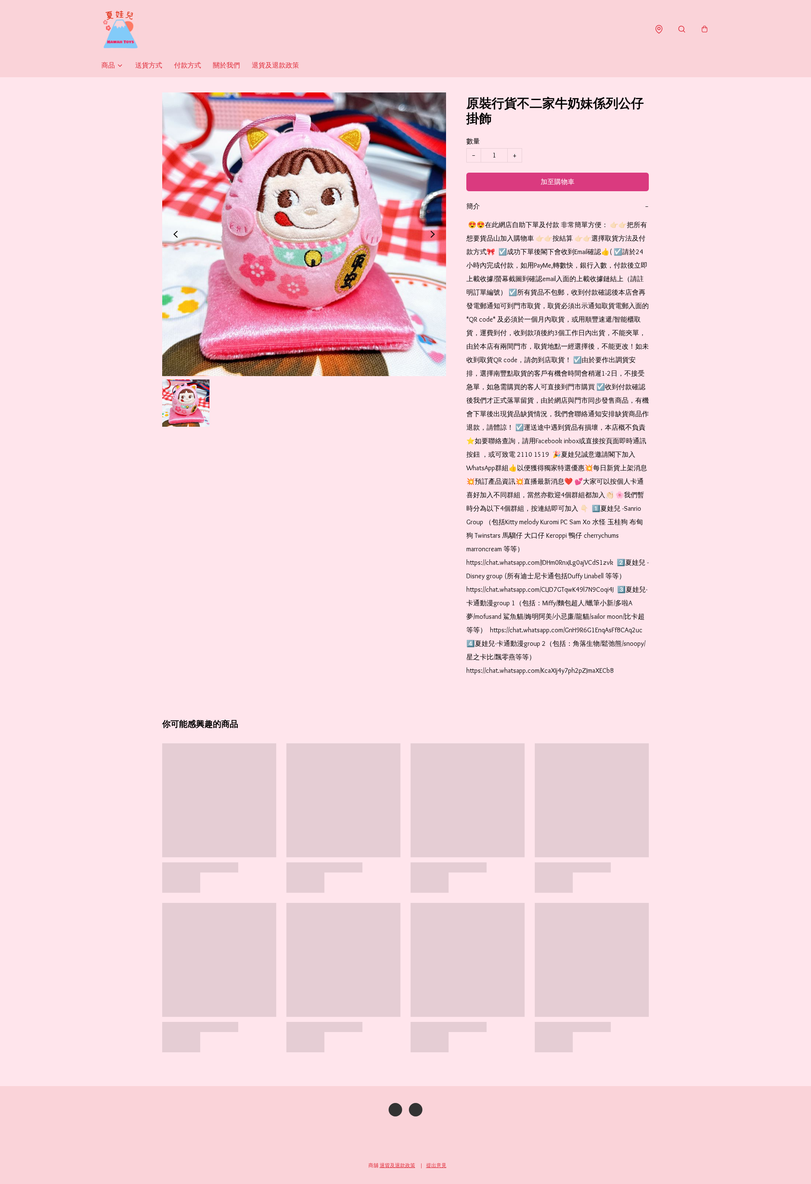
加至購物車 (557, 182)
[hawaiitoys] (120, 29)
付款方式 (187, 65)
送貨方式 (148, 65)
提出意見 (436, 1165)
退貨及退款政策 (275, 65)
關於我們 (226, 65)
